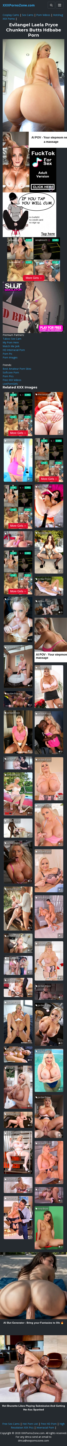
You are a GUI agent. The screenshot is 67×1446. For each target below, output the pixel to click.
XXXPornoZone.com (19, 5)
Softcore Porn (11, 372)
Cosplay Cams (11, 15)
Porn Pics (8, 376)
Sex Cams (27, 15)
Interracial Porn (45, 1427)
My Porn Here (11, 342)
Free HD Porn (49, 1423)
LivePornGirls (10, 383)
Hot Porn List (30, 1423)
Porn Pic (7, 353)
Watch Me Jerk (11, 346)
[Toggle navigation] (59, 5)
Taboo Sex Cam (12, 338)
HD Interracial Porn (14, 350)
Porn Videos (43, 15)
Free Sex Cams (11, 1423)
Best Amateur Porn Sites (17, 368)
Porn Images (10, 357)
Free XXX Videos (12, 380)
